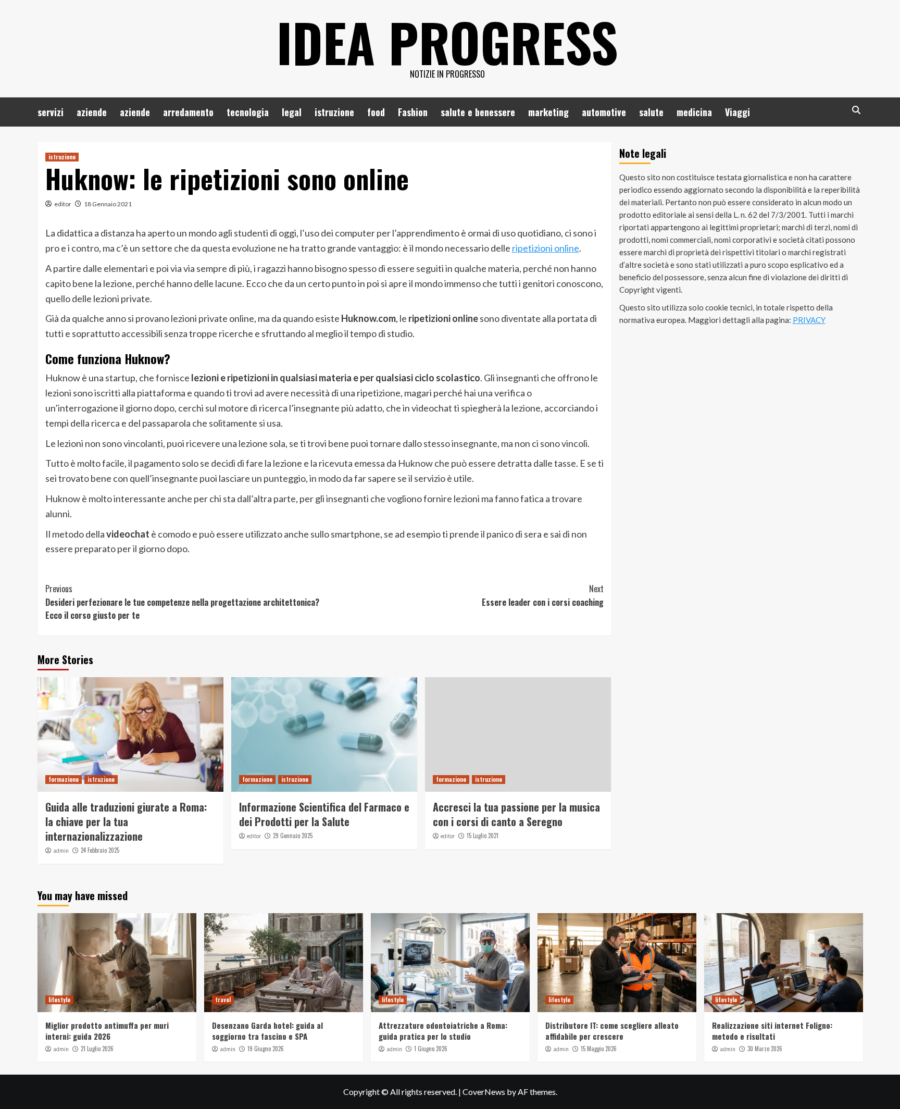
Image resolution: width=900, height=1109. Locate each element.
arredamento (188, 112)
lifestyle (59, 999)
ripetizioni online (545, 248)
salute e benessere (478, 112)
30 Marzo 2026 (764, 1048)
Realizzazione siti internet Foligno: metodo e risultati (772, 1030)
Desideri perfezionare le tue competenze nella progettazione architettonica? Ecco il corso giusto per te (182, 601)
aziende (92, 112)
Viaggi (737, 112)
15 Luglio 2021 (482, 835)
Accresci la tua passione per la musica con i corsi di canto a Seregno (516, 814)
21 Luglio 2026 (97, 1048)
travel (223, 999)
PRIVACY (809, 320)
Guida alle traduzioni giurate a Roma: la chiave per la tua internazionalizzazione (126, 821)
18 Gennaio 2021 (108, 204)
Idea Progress (447, 41)
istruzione (334, 112)
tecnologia (248, 112)
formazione (63, 779)
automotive (604, 112)
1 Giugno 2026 (430, 1048)
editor (62, 204)
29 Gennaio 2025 (292, 835)
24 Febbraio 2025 (100, 850)
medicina (694, 112)
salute (651, 112)
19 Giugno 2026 (265, 1048)
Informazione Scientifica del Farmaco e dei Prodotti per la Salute (324, 814)
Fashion (413, 112)
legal (292, 112)
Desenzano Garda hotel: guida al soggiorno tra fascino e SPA (267, 1030)
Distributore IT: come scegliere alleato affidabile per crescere (612, 1030)
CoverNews (484, 1091)
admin (61, 850)
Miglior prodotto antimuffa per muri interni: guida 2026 (107, 1030)
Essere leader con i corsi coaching (543, 595)
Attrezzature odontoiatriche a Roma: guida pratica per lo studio (443, 1030)
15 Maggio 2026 (599, 1048)
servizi (51, 112)
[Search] (856, 110)
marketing (548, 112)
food (376, 112)
